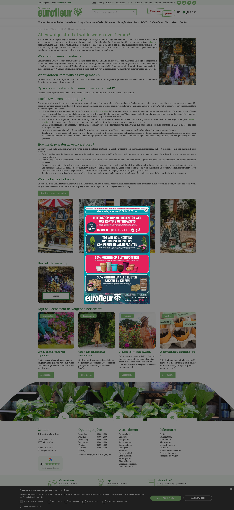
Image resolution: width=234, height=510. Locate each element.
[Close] (146, 210)
